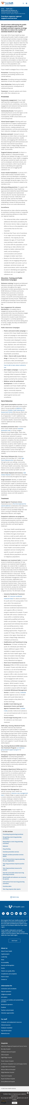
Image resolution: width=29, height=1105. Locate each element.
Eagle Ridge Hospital (6, 1057)
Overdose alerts (7, 886)
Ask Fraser (14, 940)
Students (3, 1007)
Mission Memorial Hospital (8, 1069)
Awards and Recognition (7, 965)
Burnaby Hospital (5, 1049)
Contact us (4, 979)
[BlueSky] (25, 913)
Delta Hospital (5, 1054)
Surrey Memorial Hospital (8, 1081)
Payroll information (6, 1030)
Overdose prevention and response (9, 12)
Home (2, 8)
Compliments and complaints (9, 974)
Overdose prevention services (11, 852)
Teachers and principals (7, 1010)
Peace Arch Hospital (6, 1076)
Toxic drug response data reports (12, 889)
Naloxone (5, 846)
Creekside (23, 692)
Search (23, 3)
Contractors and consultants (8, 988)
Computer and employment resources (11, 1022)
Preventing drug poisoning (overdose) (13, 834)
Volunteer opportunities (7, 1013)
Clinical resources (5, 1025)
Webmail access (5, 1033)
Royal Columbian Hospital (8, 1078)
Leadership (4, 957)
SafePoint (19, 408)
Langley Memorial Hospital (8, 1066)
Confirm (14, 1103)
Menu (26, 3)
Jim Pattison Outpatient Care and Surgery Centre (14, 1064)
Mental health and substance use (9, 10)
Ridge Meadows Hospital (7, 1072)
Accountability (5, 962)
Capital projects (5, 954)
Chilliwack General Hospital (8, 1052)
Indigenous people (6, 994)
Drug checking (6, 849)
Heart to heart (5, 976)
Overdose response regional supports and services (13, 13)
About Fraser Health (6, 951)
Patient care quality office (8, 971)
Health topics (9, 8)
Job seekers (4, 997)
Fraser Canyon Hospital (7, 1061)
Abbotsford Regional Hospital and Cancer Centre (14, 1046)
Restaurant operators (7, 1004)
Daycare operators (6, 991)
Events (3, 968)
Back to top (16, 897)
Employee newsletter (6, 1028)
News (2, 959)
